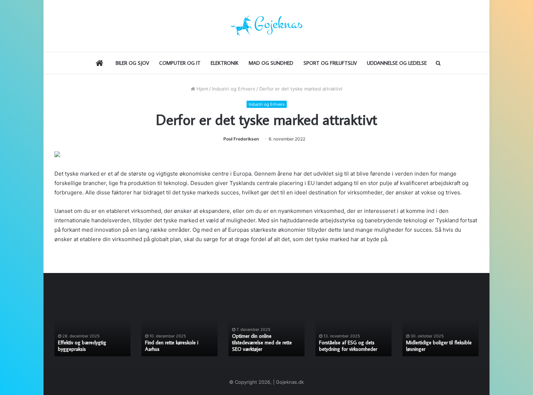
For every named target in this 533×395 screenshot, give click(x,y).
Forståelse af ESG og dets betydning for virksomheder (348, 345)
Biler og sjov (132, 63)
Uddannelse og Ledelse (397, 63)
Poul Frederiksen (241, 139)
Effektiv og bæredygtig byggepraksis (82, 345)
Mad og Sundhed (271, 63)
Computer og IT (180, 63)
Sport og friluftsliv (330, 63)
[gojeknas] (266, 25)
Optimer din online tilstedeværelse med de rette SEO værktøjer (262, 342)
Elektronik (225, 63)
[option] (92, 328)
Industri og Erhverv (233, 89)
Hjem (201, 89)
